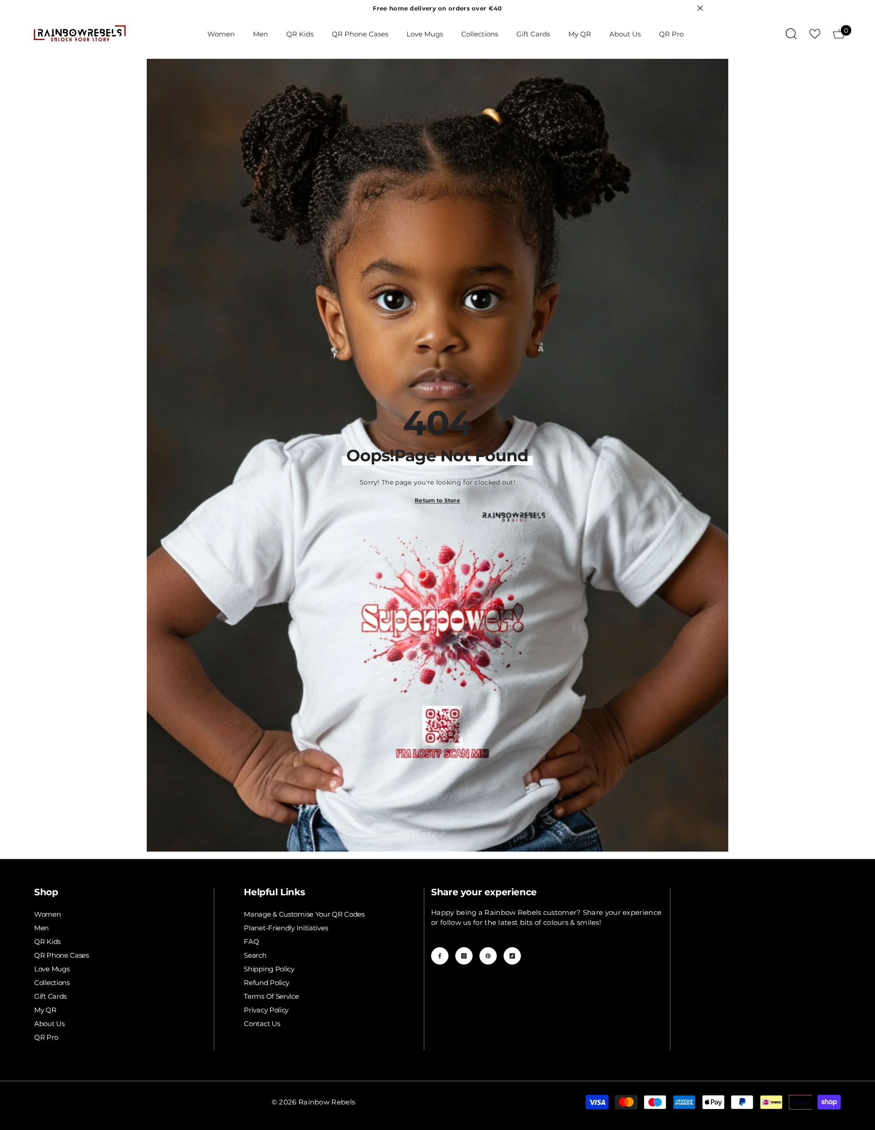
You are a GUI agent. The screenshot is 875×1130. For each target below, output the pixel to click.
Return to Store (437, 500)
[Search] (791, 33)
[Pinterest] (488, 956)
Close (700, 8)
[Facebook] (439, 956)
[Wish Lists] (814, 33)
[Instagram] (464, 956)
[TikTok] (512, 956)
